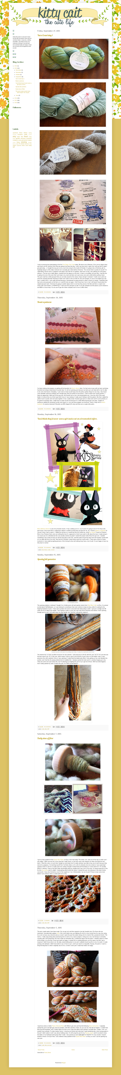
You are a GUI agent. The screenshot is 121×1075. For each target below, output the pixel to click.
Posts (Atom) (47, 1052)
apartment (15, 133)
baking (30, 132)
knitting (19, 140)
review (14, 142)
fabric (18, 136)
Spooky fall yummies (46, 559)
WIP (48, 729)
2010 (15, 102)
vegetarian (19, 145)
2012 (15, 98)
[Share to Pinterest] (64, 292)
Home (73, 1049)
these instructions (94, 1026)
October (18, 74)
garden (18, 138)
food (26, 136)
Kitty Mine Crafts (92, 605)
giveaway (23, 138)
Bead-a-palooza (44, 302)
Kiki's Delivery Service (43, 528)
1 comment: (47, 920)
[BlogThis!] (58, 292)
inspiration (29, 138)
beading (14, 134)
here (58, 933)
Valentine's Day (28, 143)
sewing (24, 142)
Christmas (20, 134)
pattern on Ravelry (100, 530)
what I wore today (27, 145)
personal (49, 1045)
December (18, 70)
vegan (14, 145)
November (18, 72)
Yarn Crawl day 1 (45, 35)
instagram (15, 140)
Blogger (64, 1062)
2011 (15, 100)
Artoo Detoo (44, 549)
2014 (15, 66)
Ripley (18, 142)
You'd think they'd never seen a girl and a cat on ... (23, 83)
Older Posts (105, 1049)
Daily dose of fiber (45, 738)
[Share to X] (60, 292)
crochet (52, 549)
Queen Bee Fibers (59, 859)
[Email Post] (53, 292)
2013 (15, 68)
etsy (14, 136)
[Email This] (57, 292)
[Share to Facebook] (62, 292)
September (19, 76)
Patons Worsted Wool (58, 1026)
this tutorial (92, 532)
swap (17, 143)
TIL (20, 144)
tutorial (22, 144)
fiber (46, 729)
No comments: (47, 292)
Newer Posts (41, 1049)
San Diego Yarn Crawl (69, 264)
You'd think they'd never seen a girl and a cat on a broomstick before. (67, 418)
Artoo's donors (75, 388)
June (17, 95)
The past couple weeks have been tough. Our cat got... (23, 92)
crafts (49, 549)
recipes (29, 140)
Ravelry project (89, 1033)
